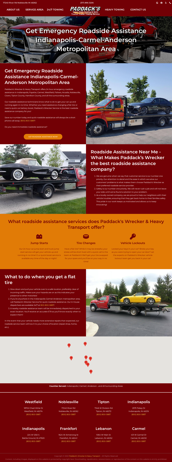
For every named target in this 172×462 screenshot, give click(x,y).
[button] (14, 10)
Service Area (34, 9)
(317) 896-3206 (87, 3)
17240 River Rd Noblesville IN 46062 (20, 3)
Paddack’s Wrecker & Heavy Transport (84, 456)
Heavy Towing (114, 9)
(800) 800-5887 (27, 121)
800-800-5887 (47, 305)
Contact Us (138, 9)
